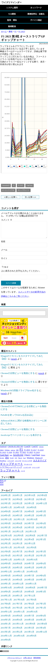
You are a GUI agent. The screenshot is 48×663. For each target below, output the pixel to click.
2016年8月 (17, 615)
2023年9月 (6, 523)
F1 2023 (22, 31)
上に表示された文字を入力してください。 (21, 271)
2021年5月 (41, 551)
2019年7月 (29, 575)
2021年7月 (17, 551)
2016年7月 (29, 615)
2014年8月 (6, 639)
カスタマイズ (39, 460)
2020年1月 (41, 567)
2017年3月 (17, 607)
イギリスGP (10, 460)
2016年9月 (6, 615)
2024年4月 (6, 515)
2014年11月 (6, 635)
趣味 (11, 31)
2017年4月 (6, 607)
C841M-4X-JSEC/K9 (15, 446)
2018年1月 (17, 595)
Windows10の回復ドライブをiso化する (20, 390)
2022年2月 (6, 543)
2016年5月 (6, 619)
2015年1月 (29, 632)
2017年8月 (6, 603)
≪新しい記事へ (10, 197)
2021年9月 (31, 547)
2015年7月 (6, 628)
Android (3, 446)
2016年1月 (6, 623)
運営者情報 (37, 658)
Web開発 (12, 14)
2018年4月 (29, 591)
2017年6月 (29, 603)
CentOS (27, 446)
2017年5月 (41, 603)
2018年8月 (30, 587)
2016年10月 (32, 611)
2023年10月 (32, 519)
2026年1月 (17, 495)
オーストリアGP (27, 460)
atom (1, 484)
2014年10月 (19, 635)
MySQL (2, 458)
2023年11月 (19, 519)
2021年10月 (19, 547)
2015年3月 (6, 632)
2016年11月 (19, 611)
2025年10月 (29, 495)
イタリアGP (18, 460)
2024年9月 (31, 507)
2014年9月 (31, 635)
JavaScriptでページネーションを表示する (21, 435)
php (7, 457)
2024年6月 (29, 511)
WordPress (3, 461)
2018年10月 (6, 587)
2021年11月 (6, 547)
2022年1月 (17, 543)
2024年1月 (41, 515)
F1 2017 (34, 450)
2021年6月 (29, 551)
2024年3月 (17, 515)
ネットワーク (36, 8)
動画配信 (12, 26)
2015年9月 (30, 623)
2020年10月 (32, 559)
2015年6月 (17, 628)
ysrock (14, 359)
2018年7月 (42, 587)
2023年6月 (41, 523)
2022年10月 (6, 535)
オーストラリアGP (8, 190)
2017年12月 (29, 595)
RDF (2, 482)
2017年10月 (19, 599)
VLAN (12, 458)
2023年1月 (6, 531)
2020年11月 (19, 559)
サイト (4, 258)
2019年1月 (6, 583)
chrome (41, 446)
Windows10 (39, 458)
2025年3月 (6, 503)
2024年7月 (17, 511)
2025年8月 (42, 495)
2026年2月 (6, 495)
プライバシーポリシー (14, 658)
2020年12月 (6, 559)
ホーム (4, 31)
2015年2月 (17, 632)
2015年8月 (42, 623)
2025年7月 (6, 499)
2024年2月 (29, 515)
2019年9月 (6, 575)
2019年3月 (29, 579)
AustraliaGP (5, 185)
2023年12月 (6, 519)
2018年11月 (31, 583)
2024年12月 (41, 503)
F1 (16, 31)
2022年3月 (41, 539)
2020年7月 (29, 563)
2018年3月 (41, 591)
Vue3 (24, 458)
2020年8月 (17, 563)
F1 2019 (3, 452)
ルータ (23, 471)
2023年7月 (29, 523)
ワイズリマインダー (12, 2)
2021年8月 (6, 551)
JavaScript (18, 454)
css (17, 450)
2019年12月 (6, 571)
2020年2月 (29, 567)
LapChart (36, 455)
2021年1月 (41, 555)
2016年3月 (29, 619)
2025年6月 (17, 499)
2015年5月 (29, 628)
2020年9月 (6, 563)
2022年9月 (19, 535)
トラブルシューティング (11, 467)
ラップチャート (10, 470)
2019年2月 (41, 579)
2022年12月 (18, 531)
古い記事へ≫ (30, 197)
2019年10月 (32, 571)
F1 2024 (37, 452)
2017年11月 (6, 599)
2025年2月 (17, 503)
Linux (43, 455)
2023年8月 (17, 523)
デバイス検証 (36, 20)
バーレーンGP (36, 467)
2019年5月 (6, 579)
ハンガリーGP (27, 467)
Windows (30, 458)
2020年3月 (17, 567)
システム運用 (12, 8)
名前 (3, 241)
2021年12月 (29, 543)
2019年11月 (19, 571)
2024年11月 (6, 507)
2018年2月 (6, 595)
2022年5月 (17, 539)
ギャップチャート (23, 190)
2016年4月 (17, 619)
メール (4, 250)
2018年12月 (18, 583)
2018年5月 (17, 591)
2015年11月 (18, 623)
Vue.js (20, 458)
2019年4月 (17, 579)
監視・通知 (12, 20)
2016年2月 (41, 619)
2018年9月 (19, 587)
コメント (6, 220)
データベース (28, 464)
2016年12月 (6, 611)
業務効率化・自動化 (36, 14)
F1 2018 (41, 450)
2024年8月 (6, 511)
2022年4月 (29, 539)
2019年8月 (17, 575)
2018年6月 (6, 591)
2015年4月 (41, 628)
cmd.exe (13, 450)
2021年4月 (6, 555)
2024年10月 (19, 507)
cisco (2, 450)
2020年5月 (6, 567)
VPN (16, 458)
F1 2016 (27, 450)
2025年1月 (29, 503)
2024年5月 (41, 511)
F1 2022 (23, 452)
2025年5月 (29, 499)
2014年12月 (41, 632)
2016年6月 (41, 615)
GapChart (29, 185)
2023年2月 (41, 527)
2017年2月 (29, 607)
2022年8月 (30, 535)
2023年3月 (29, 527)
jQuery (27, 455)
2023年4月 (17, 527)
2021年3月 (17, 555)
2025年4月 (41, 499)
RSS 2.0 (3, 480)
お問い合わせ (27, 658)
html (11, 455)
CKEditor (7, 450)
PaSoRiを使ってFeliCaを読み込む (17, 415)
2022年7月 (42, 535)
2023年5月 (6, 527)
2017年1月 (41, 607)
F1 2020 (9, 452)
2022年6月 (6, 539)
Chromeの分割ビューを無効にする (18, 373)
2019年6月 (41, 575)
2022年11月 (31, 531)
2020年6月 (41, 563)
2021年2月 (29, 555)
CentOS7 (34, 446)
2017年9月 (31, 599)
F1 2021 (16, 452)
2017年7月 (17, 603)
